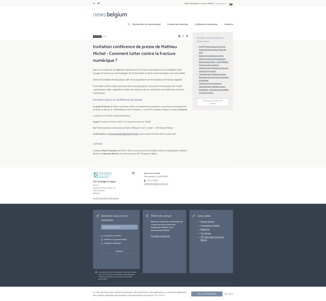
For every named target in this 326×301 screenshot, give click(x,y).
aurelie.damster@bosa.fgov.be (156, 184)
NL (94, 3)
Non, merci (229, 294)
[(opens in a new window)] (182, 36)
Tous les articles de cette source (213, 102)
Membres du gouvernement (115, 239)
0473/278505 (152, 181)
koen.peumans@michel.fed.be (123, 134)
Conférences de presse (206, 24)
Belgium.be (205, 229)
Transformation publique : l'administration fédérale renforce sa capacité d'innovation (213, 68)
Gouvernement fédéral (210, 225)
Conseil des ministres (177, 24)
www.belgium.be (220, 3)
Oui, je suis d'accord (207, 294)
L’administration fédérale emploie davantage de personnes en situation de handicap (214, 77)
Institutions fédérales (112, 243)
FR (98, 3)
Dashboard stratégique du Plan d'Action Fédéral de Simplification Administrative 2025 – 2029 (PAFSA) (213, 59)
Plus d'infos (159, 295)
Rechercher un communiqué (146, 24)
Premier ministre (207, 222)
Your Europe (206, 233)
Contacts (228, 24)
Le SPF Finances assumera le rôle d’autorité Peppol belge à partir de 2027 (212, 50)
